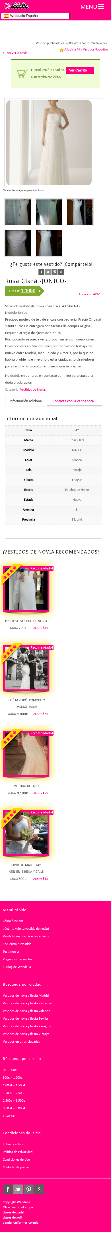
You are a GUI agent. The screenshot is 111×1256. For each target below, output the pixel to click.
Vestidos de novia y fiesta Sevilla (25, 1019)
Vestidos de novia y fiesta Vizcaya (26, 1034)
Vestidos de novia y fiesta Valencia (26, 1011)
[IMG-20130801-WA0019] (49, 243)
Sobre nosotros (13, 1144)
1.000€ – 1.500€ (14, 1085)
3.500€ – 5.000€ (14, 1108)
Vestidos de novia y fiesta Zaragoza (27, 1026)
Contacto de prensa (16, 1167)
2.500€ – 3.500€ (14, 1101)
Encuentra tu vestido (17, 944)
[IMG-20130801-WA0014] (80, 212)
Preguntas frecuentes (17, 959)
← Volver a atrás (15, 53)
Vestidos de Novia (32, 390)
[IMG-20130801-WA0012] (49, 212)
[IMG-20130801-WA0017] (18, 243)
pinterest (54, 272)
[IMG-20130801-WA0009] (18, 212)
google (61, 272)
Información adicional (26, 401)
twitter (48, 272)
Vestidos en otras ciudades (21, 1041)
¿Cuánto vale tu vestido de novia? (26, 929)
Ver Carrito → (80, 70)
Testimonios (11, 952)
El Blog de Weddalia (17, 967)
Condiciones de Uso (16, 1160)
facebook (41, 272)
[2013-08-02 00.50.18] (54, 142)
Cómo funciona (13, 921)
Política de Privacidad (17, 1152)
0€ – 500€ (10, 1070)
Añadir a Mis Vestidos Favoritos (86, 49)
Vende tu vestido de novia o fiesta (26, 936)
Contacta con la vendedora (73, 401)
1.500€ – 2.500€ (14, 1093)
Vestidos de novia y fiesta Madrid (26, 996)
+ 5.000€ (9, 1116)
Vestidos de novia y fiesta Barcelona (28, 1003)
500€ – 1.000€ (12, 1078)
